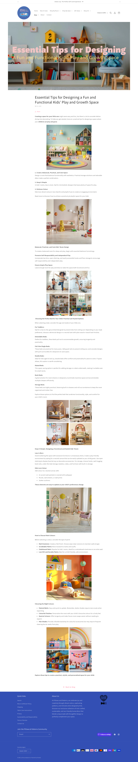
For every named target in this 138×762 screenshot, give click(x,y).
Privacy (19, 713)
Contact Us (20, 723)
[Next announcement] (120, 2)
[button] (55, 11)
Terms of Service (22, 720)
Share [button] (38, 111)
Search (19, 700)
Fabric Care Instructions (24, 710)
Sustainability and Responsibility (27, 717)
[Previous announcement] (18, 2)
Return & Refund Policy (24, 703)
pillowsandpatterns (26, 757)
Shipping (20, 707)
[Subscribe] (49, 734)
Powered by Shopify (36, 757)
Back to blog (70, 687)
